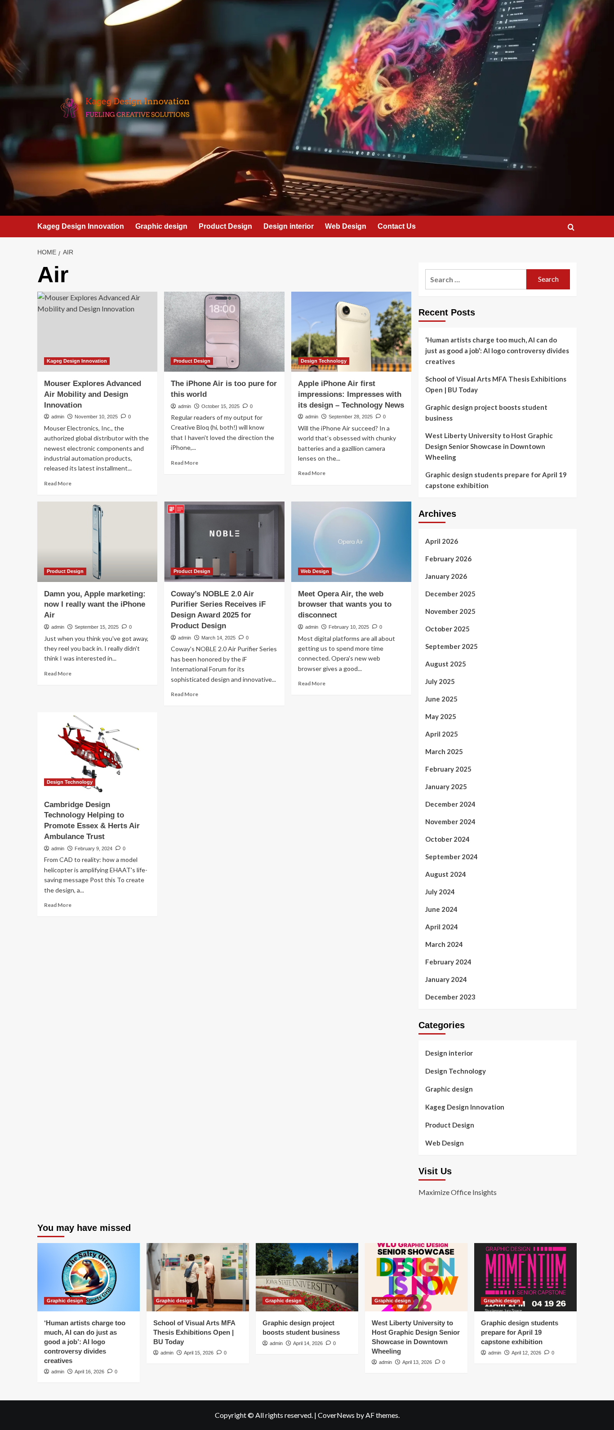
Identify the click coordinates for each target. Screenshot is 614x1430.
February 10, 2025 (349, 627)
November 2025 (450, 611)
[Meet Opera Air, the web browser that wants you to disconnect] (351, 542)
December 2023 (450, 997)
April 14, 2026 (308, 1343)
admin (57, 416)
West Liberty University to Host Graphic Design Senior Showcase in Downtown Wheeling (489, 446)
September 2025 (451, 646)
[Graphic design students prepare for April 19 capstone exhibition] (525, 1277)
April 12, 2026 (526, 1352)
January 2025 (446, 786)
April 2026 (441, 541)
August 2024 (445, 874)
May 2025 (440, 716)
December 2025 (450, 594)
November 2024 (450, 821)
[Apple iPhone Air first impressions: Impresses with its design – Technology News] (351, 332)
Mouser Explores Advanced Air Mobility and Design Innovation (92, 394)
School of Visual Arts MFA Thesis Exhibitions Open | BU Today (495, 384)
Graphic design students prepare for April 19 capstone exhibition (496, 480)
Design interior (288, 226)
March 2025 (444, 751)
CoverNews (336, 1415)
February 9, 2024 (93, 848)
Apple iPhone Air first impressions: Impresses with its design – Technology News (351, 394)
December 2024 (450, 804)
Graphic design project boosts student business (486, 412)
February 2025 (448, 769)
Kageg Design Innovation (80, 226)
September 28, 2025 (351, 416)
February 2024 (448, 962)
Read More (57, 483)
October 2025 (447, 629)
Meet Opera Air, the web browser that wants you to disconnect (345, 605)
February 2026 (448, 559)
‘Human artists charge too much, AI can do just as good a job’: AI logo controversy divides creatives (497, 350)
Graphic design (161, 226)
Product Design (225, 226)
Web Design (345, 226)
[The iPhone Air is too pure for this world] (224, 332)
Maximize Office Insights (457, 1192)
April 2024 (441, 927)
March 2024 (444, 944)
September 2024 (451, 857)
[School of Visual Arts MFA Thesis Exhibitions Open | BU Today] (198, 1277)
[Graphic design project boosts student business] (307, 1277)
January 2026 (446, 576)
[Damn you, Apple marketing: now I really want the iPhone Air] (97, 542)
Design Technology (324, 361)
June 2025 (441, 699)
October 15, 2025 (220, 406)
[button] (571, 227)
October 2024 (447, 839)
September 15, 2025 (97, 627)
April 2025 (441, 734)
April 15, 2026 (199, 1352)
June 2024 (441, 909)
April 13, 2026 (417, 1362)
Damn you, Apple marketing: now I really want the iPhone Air (95, 605)
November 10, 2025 (96, 416)
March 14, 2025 (218, 637)
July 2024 (440, 892)
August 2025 (445, 664)
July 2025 (440, 681)
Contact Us (397, 226)
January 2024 (446, 979)
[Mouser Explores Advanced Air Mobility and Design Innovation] (97, 332)
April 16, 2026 (89, 1371)
